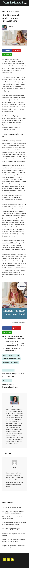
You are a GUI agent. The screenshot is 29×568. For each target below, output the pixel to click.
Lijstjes (8, 11)
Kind (3, 11)
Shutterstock (23, 322)
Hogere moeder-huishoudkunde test (10, 385)
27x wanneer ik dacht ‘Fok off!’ (14, 341)
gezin (5, 355)
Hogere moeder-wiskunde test (14, 338)
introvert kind (14, 355)
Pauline (14, 407)
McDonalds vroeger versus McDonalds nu (13, 375)
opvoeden (15, 362)
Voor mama (15, 11)
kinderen (6, 362)
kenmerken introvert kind (12, 359)
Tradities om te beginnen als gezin (12, 507)
